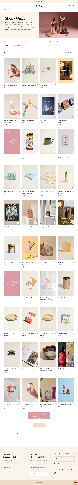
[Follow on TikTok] (55, 473)
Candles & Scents (38, 42)
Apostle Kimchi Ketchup (64, 404)
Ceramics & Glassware (10, 42)
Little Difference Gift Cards (29, 298)
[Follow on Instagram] (59, 470)
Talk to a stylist (6, 467)
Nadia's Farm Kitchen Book (29, 368)
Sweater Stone (43, 85)
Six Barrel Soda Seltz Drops (65, 368)
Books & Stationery (25, 42)
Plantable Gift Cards (63, 333)
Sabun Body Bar (44, 262)
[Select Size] (18, 81)
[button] (68, 52)
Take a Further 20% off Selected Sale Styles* (39, 1)
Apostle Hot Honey (27, 156)
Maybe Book (43, 120)
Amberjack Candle (45, 227)
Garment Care (16, 45)
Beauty (6, 45)
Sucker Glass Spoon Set (28, 120)
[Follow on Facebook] (55, 470)
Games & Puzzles (61, 42)
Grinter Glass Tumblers (28, 227)
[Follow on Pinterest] (63, 470)
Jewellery (50, 42)
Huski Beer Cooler (63, 298)
